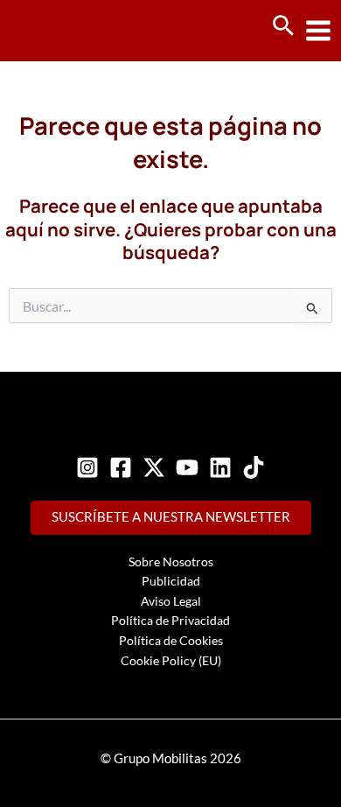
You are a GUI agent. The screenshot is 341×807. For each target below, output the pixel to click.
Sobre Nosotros (171, 561)
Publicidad (171, 580)
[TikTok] (253, 467)
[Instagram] (87, 467)
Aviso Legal (171, 600)
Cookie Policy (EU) (171, 660)
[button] (283, 26)
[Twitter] (154, 467)
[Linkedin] (220, 467)
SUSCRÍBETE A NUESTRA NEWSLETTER (171, 516)
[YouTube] (187, 467)
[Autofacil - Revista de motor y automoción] (78, 30)
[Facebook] (120, 467)
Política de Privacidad (170, 620)
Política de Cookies (171, 640)
